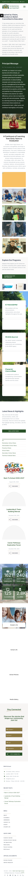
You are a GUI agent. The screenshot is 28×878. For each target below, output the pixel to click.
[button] (3, 287)
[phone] (23, 875)
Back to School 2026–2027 (14, 478)
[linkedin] (15, 875)
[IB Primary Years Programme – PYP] (20, 286)
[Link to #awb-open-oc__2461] (1, 15)
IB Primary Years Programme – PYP (18, 286)
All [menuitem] (3, 440)
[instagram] (12, 875)
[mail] (20, 875)
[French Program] (7, 286)
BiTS (22, 872)
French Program (5, 286)
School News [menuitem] (5, 450)
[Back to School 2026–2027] (14, 461)
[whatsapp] (17, 875)
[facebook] (5, 875)
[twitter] (7, 875)
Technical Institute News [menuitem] (9, 455)
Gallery (9, 286)
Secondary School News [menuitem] (9, 453)
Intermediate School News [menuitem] (9, 445)
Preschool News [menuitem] (6, 448)
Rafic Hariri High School (18, 871)
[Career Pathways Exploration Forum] (14, 532)
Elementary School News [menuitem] (9, 443)
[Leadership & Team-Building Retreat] (14, 499)
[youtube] (10, 875)
